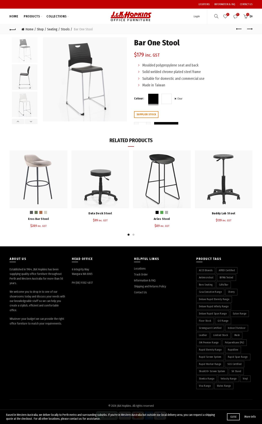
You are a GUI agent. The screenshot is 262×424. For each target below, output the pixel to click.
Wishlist (227, 14)
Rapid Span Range (238, 356)
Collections (56, 16)
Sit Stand (236, 371)
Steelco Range (206, 378)
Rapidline (233, 349)
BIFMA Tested (226, 277)
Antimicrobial (206, 277)
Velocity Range (228, 378)
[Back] (13, 29)
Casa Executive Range (210, 291)
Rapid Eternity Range (210, 349)
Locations (204, 4)
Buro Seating (206, 284)
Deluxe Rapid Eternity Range (214, 299)
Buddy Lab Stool (223, 213)
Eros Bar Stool (38, 219)
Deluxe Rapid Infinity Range (213, 306)
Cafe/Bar (223, 284)
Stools (65, 29)
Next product (249, 29)
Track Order (141, 274)
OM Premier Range (209, 342)
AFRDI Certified (227, 270)
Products (32, 16)
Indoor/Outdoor (236, 328)
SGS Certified (234, 364)
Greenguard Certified (210, 328)
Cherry (231, 291)
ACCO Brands (205, 270)
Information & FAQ (224, 4)
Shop (40, 29)
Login (197, 16)
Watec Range (224, 385)
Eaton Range (239, 313)
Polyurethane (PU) (234, 342)
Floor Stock (205, 320)
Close (233, 416)
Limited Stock (220, 335)
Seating (52, 29)
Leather (203, 335)
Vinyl (245, 378)
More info (250, 416)
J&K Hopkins (124, 406)
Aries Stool (162, 219)
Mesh (237, 335)
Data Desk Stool (100, 213)
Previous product (239, 29)
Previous (18, 121)
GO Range (223, 320)
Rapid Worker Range (210, 364)
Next (31, 121)
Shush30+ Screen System (212, 371)
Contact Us (246, 4)
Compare (237, 14)
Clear (179, 98)
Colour (138, 98)
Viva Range (205, 385)
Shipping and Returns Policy (150, 286)
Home (13, 16)
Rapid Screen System (210, 356)
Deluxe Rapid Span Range (213, 313)
